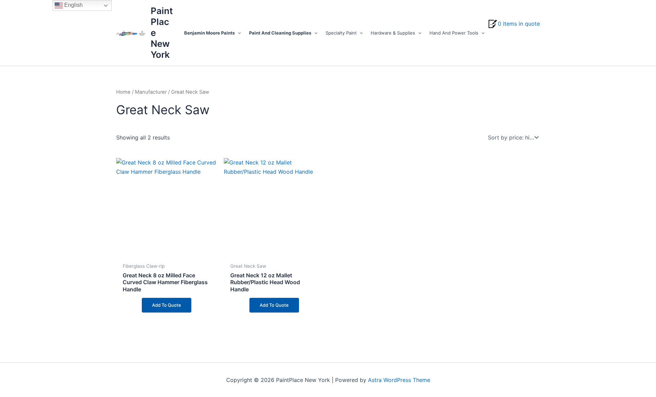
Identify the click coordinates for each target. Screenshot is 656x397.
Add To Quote (166, 305)
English (73, 5)
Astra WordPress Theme (399, 379)
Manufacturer (151, 92)
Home (123, 92)
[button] (238, 33)
